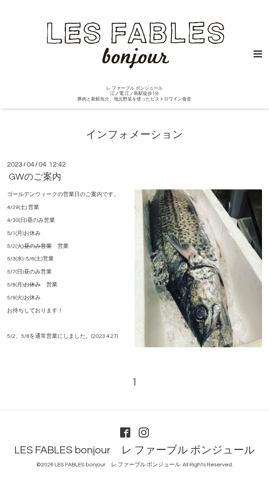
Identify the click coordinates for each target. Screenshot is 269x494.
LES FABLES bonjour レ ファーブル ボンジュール (134, 450)
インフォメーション (134, 134)
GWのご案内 (35, 176)
